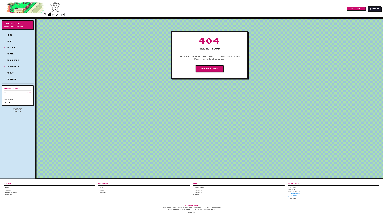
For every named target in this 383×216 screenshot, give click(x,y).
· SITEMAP (292, 198)
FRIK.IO (191, 212)
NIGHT (376, 8)
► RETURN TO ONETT (209, 68)
